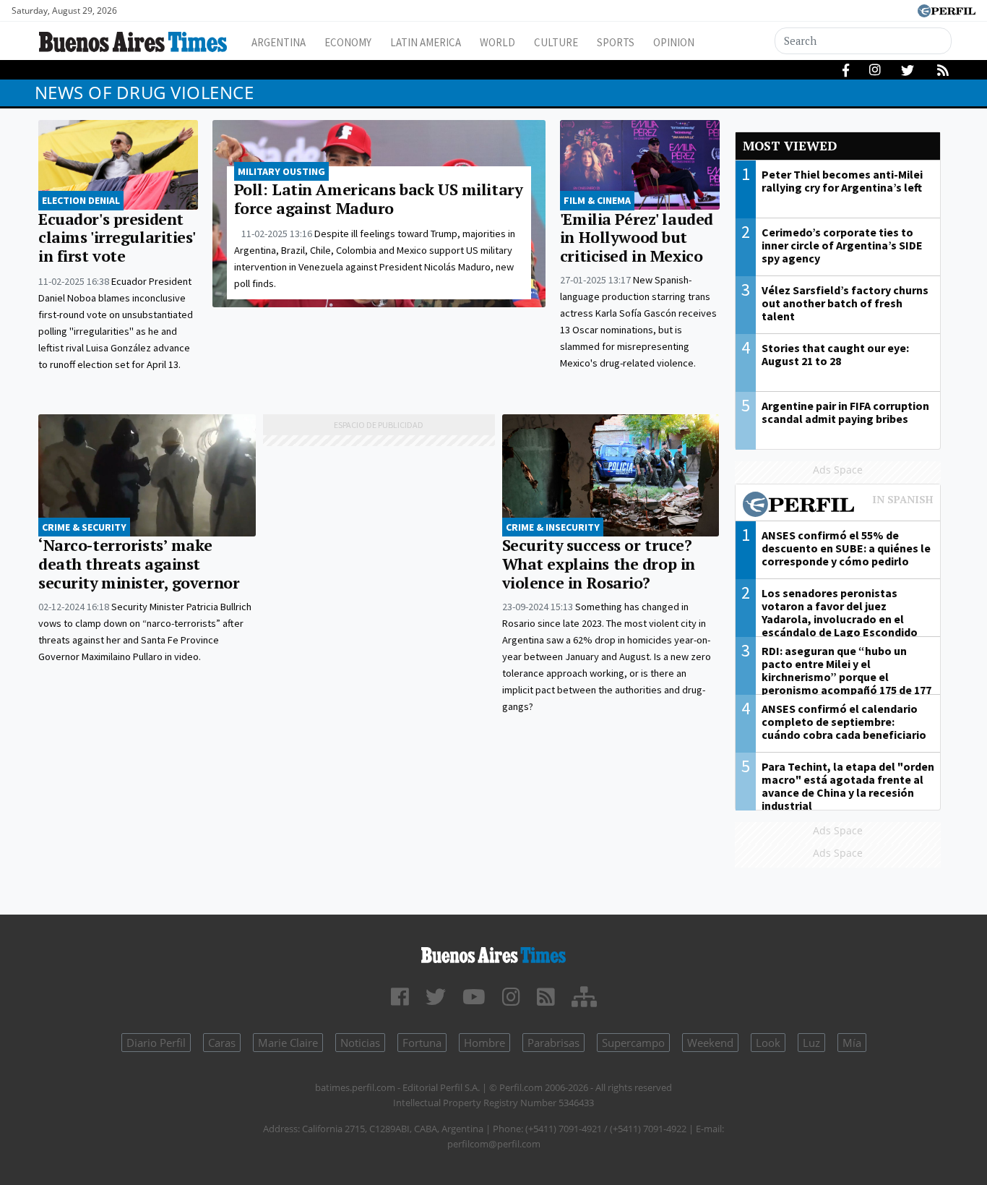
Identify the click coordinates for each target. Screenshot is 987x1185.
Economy (347, 42)
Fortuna (421, 1042)
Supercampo (633, 1042)
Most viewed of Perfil (838, 506)
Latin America (425, 42)
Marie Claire (288, 1042)
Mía (851, 1042)
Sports (615, 42)
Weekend (710, 1042)
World (497, 42)
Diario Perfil (156, 1042)
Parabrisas (553, 1042)
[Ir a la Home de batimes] (494, 952)
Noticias (360, 1042)
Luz (811, 1042)
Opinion (673, 42)
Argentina (278, 42)
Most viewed (790, 145)
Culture (556, 42)
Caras (222, 1042)
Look (768, 1042)
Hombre (484, 1042)
